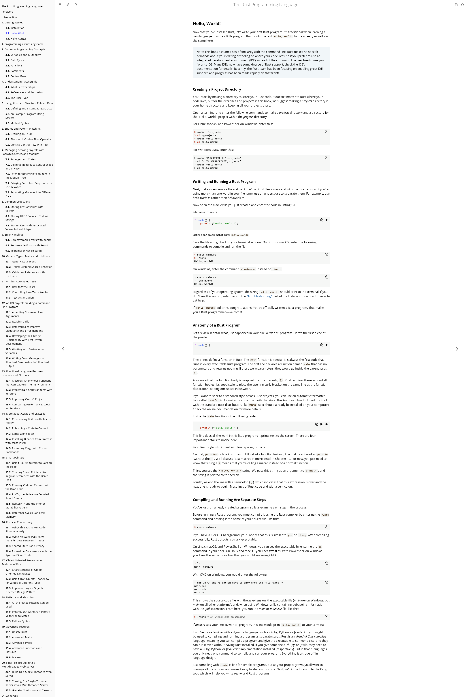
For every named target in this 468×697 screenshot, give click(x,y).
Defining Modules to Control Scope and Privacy (29, 166)
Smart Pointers (13, 457)
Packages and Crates (20, 159)
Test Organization (19, 297)
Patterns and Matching (18, 597)
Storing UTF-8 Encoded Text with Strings (27, 218)
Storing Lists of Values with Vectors (24, 209)
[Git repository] (462, 5)
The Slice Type (16, 98)
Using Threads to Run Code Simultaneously (25, 529)
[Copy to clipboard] (326, 131)
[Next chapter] (457, 348)
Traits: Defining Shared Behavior (28, 267)
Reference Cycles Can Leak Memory (25, 514)
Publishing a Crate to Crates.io (27, 428)
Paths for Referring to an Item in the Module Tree (27, 175)
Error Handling (12, 234)
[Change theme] (68, 4)
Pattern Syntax (17, 621)
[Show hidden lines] (326, 424)
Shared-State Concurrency (24, 546)
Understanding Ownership (19, 81)
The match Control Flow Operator (28, 139)
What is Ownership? (20, 87)
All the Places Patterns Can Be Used (27, 604)
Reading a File (17, 321)
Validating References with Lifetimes (25, 274)
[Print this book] (456, 5)
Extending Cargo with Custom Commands (26, 450)
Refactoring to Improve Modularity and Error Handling (24, 328)
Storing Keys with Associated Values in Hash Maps (25, 227)
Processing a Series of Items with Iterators (28, 391)
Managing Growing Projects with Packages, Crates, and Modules (23, 152)
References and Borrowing (24, 92)
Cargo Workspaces (20, 433)
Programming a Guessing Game (23, 44)
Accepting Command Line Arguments (24, 314)
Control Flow (15, 76)
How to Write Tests (20, 287)
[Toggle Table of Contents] (60, 4)
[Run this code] (326, 219)
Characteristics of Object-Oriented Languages (24, 571)
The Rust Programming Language (22, 6)
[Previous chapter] (63, 348)
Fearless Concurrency (17, 522)
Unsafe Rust (16, 632)
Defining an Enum (19, 134)
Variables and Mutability (23, 55)
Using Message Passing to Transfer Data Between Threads (24, 538)
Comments (14, 71)
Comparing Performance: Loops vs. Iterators (28, 406)
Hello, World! (15, 33)
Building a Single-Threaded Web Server (28, 673)
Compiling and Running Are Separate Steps (229, 499)
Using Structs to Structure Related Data (27, 103)
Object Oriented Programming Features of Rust (22, 562)
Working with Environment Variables (25, 351)
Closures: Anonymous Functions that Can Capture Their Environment (28, 382)
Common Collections (16, 201)
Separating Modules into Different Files (28, 194)
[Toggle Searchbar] (76, 4)
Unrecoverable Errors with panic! (28, 240)
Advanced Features (16, 626)
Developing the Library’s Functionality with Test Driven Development (23, 339)
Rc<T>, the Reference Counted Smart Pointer (27, 496)
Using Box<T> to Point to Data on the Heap (28, 464)
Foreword (7, 11)
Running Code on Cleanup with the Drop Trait (27, 487)
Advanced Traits (18, 637)
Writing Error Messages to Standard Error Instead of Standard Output (27, 362)
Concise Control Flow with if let (26, 144)
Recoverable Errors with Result (26, 245)
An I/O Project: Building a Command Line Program (26, 305)
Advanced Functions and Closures (23, 650)
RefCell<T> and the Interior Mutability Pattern (25, 505)
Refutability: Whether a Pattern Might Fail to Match (27, 614)
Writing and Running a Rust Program (224, 181)
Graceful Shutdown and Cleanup (28, 690)
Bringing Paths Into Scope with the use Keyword (29, 185)
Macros (13, 657)
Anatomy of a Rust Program (217, 325)
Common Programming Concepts (23, 49)
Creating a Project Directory (217, 89)
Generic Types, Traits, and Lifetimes (26, 256)
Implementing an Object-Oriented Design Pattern (24, 590)
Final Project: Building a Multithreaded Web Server (18, 664)
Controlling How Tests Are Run (27, 292)
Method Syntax (17, 123)
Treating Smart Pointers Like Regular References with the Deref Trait (26, 476)
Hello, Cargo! (15, 38)
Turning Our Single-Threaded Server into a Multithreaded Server (26, 683)
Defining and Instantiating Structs (28, 108)
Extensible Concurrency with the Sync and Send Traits (28, 553)
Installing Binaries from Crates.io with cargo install (28, 441)
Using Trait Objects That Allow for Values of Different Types (27, 580)
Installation (14, 28)
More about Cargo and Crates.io (23, 413)
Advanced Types (18, 642)
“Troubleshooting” (259, 296)
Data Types (14, 60)
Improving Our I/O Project (24, 399)
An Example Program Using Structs (24, 116)
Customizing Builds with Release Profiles (28, 421)
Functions (13, 65)
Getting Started (12, 22)
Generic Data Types (20, 261)
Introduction (9, 17)
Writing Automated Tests (19, 281)
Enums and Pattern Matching (21, 128)
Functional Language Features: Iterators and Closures (23, 373)
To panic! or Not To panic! (23, 250)
